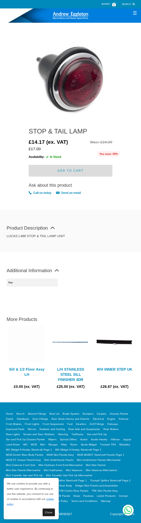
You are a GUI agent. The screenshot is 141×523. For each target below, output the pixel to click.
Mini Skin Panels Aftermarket (23, 470)
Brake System (71, 413)
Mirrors (32, 429)
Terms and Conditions (84, 501)
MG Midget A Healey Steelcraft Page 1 (29, 449)
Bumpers (88, 413)
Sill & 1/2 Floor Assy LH (26, 371)
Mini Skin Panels (96, 465)
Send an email (71, 192)
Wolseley (124, 444)
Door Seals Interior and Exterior (70, 418)
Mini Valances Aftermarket (101, 470)
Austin (84, 439)
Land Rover (13, 444)
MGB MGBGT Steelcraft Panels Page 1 (100, 454)
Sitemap (106, 501)
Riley (64, 444)
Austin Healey (99, 439)
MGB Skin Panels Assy (60, 454)
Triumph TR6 (108, 444)
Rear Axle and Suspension (84, 429)
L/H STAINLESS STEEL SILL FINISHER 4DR (70, 374)
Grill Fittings (97, 424)
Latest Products (106, 495)
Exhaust (124, 418)
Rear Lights (13, 434)
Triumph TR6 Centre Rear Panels (68, 490)
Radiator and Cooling (52, 429)
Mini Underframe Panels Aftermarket (99, 459)
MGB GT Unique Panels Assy (23, 459)
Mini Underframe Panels (58, 459)
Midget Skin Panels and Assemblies (96, 485)
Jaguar (127, 439)
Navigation (134, 13)
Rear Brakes (110, 429)
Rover (73, 444)
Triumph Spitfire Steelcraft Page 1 (66, 480)
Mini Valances (74, 470)
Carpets (101, 413)
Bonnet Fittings (37, 413)
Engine (111, 418)
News (76, 495)
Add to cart (70, 170)
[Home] (70, 15)
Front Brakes (13, 424)
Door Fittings (40, 418)
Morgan (53, 444)
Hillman (115, 439)
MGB (34, 444)
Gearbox (81, 424)
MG (25, 444)
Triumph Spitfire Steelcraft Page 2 (110, 480)
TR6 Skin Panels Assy (105, 490)
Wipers (52, 439)
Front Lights (32, 424)
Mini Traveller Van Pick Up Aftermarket (69, 475)
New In (20, 413)
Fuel (70, 424)
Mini (42, 444)
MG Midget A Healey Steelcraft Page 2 (78, 449)
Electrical (98, 418)
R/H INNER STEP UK (114, 369)
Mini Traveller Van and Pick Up (24, 475)
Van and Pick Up (97, 434)
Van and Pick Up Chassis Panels (25, 439)
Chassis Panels (119, 413)
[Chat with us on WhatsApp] (128, 510)
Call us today (42, 192)
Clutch (10, 418)
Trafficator (77, 434)
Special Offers (68, 439)
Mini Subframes (53, 470)
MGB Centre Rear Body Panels (24, 454)
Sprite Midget (89, 444)
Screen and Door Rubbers (39, 434)
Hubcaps (112, 424)
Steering (63, 434)
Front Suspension (53, 424)
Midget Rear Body (61, 485)
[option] (27, 357)
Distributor (23, 418)
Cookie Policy (60, 501)
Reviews (88, 495)
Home (9, 413)
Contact (123, 495)
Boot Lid (54, 413)
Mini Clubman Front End (20, 465)
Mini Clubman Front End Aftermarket (61, 465)
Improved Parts (15, 429)
